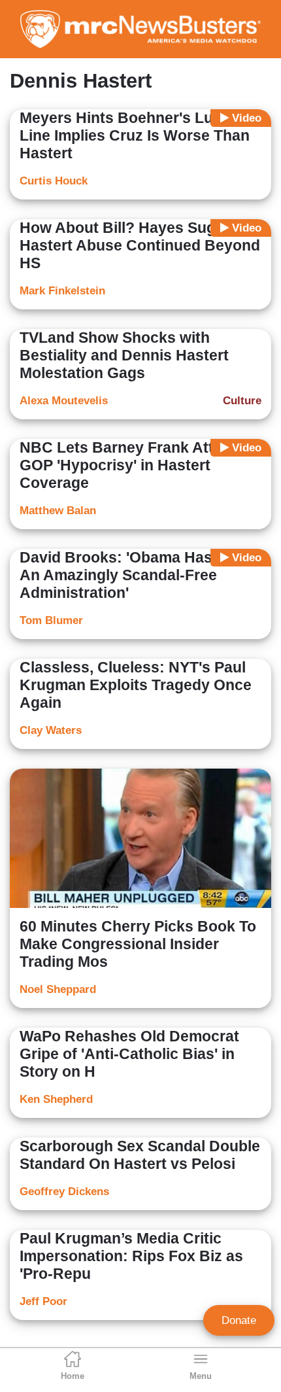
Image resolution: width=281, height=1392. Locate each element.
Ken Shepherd (56, 1099)
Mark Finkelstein (62, 291)
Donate (239, 1320)
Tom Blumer (51, 620)
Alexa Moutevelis (64, 400)
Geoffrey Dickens (64, 1191)
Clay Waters (51, 730)
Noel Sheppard (58, 989)
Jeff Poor (43, 1301)
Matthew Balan (58, 510)
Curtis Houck (54, 181)
